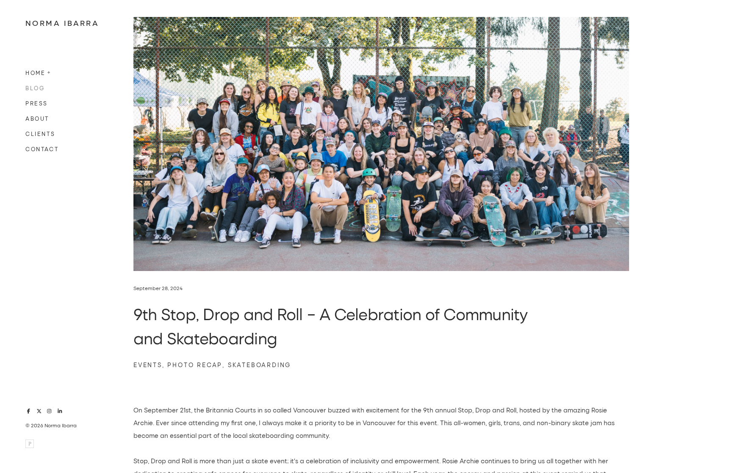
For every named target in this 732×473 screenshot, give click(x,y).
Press (36, 103)
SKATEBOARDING (259, 365)
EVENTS (147, 365)
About (37, 118)
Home (35, 72)
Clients (40, 133)
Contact (41, 148)
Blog (34, 87)
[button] (49, 71)
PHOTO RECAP (194, 365)
